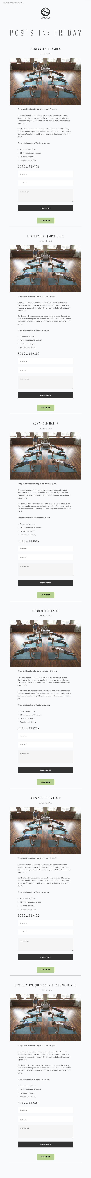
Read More (45, 220)
